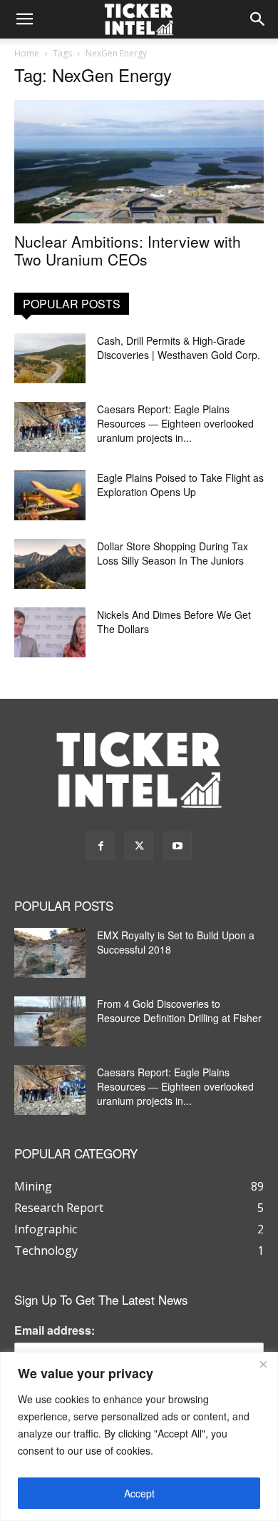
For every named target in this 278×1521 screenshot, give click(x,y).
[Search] (258, 19)
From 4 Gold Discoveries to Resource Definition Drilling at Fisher (179, 1010)
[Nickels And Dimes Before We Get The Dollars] (50, 632)
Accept (139, 1493)
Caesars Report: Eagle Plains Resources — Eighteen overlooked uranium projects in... (175, 423)
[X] (139, 846)
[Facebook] (100, 846)
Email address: (54, 1330)
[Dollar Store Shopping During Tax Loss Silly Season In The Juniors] (50, 564)
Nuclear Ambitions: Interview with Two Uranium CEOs (127, 250)
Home (26, 53)
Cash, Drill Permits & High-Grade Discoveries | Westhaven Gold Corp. (178, 347)
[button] (24, 19)
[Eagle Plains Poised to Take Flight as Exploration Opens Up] (50, 495)
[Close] (263, 1364)
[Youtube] (177, 846)
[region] (139, 1436)
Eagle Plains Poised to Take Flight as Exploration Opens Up (180, 484)
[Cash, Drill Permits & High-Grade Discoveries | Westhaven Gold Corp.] (50, 358)
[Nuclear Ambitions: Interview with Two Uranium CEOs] (139, 161)
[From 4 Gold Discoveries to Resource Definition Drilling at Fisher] (50, 1021)
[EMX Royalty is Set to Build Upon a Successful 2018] (50, 953)
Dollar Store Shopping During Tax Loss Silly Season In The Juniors (172, 553)
